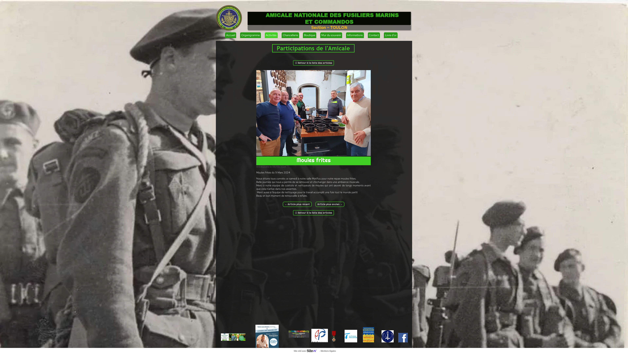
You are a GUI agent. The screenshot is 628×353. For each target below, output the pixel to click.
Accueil (230, 35)
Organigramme (250, 35)
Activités (271, 35)
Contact (374, 35)
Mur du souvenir (331, 35)
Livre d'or (391, 35)
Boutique (309, 35)
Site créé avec (300, 351)
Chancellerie (290, 35)
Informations (355, 35)
